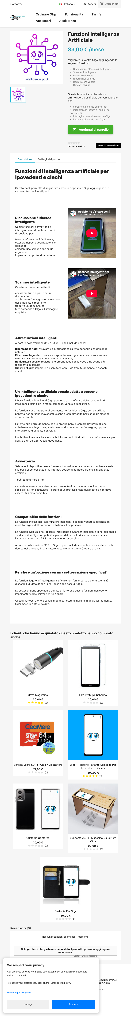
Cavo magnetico (38, 695)
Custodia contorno (38, 837)
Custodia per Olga (65, 911)
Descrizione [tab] (25, 159)
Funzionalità (74, 14)
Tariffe (96, 14)
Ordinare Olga (46, 14)
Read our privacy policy (19, 992)
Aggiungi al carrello (91, 129)
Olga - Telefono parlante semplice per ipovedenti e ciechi (93, 766)
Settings (28, 1004)
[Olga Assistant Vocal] (17, 17)
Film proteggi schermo (93, 695)
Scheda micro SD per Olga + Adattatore (38, 764)
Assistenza (67, 21)
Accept (73, 1004)
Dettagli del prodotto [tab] (50, 159)
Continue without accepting (85, 956)
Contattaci (16, 4)
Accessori (43, 21)
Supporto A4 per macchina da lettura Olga (93, 839)
